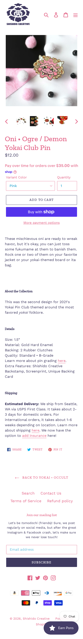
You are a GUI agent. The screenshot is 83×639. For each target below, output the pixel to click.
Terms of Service (25, 501)
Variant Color (16, 177)
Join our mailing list (41, 515)
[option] (21, 121)
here (62, 361)
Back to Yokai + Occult (44, 478)
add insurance (34, 435)
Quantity (64, 177)
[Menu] (75, 14)
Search (28, 493)
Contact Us (51, 493)
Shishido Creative (36, 618)
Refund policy (60, 501)
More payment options (41, 223)
